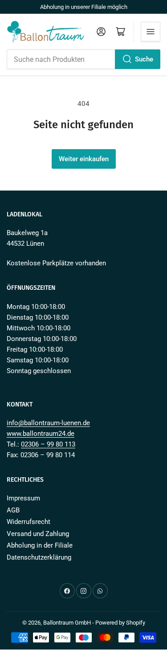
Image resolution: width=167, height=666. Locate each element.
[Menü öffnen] (150, 31)
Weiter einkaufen (84, 159)
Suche (144, 59)
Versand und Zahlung (38, 534)
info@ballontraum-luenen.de (48, 423)
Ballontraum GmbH (67, 622)
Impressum (23, 498)
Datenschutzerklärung (39, 557)
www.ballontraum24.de (40, 434)
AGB (13, 510)
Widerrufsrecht (28, 522)
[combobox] (83, 59)
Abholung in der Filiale (40, 545)
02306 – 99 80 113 (48, 444)
